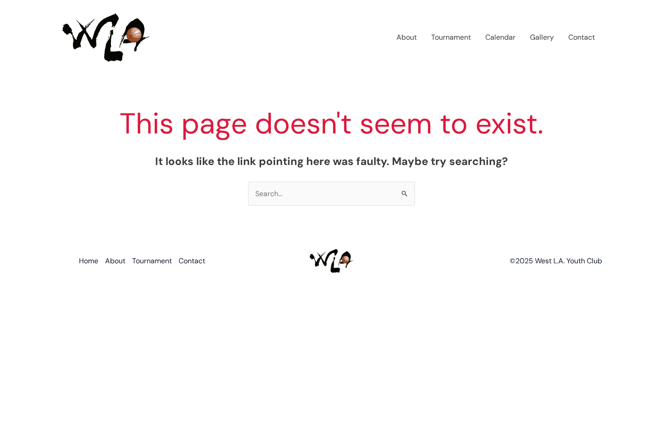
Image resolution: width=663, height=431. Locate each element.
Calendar (500, 37)
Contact (581, 37)
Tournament (451, 37)
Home (88, 261)
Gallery (542, 37)
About (406, 37)
